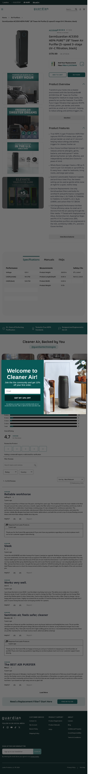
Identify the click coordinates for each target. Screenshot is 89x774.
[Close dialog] (83, 363)
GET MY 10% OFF (22, 398)
